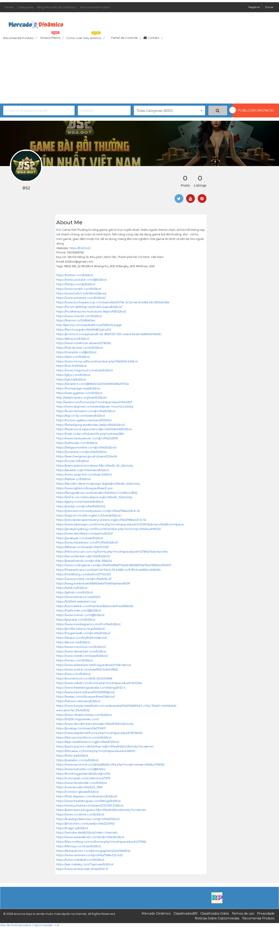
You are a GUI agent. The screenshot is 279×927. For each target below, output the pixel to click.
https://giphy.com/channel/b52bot (80, 501)
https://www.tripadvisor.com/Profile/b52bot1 (87, 542)
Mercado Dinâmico (156, 913)
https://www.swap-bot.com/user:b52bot (84, 474)
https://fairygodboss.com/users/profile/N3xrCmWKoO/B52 (97, 492)
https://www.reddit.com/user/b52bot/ (82, 655)
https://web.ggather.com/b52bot (79, 393)
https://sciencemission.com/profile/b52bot (85, 411)
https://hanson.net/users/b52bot (78, 701)
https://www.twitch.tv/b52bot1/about (81, 293)
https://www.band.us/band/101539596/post (85, 692)
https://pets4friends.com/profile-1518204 (84, 560)
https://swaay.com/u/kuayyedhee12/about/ (85, 696)
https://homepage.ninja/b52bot (78, 388)
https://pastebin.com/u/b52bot (77, 760)
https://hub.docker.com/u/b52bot (79, 347)
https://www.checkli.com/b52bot (79, 316)
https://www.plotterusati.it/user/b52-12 (82, 869)
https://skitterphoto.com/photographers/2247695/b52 (93, 850)
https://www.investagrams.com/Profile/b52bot (88, 624)
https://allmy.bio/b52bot (72, 338)
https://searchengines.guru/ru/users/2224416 (86, 456)
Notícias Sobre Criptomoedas (217, 918)
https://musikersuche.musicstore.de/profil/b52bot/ (91, 311)
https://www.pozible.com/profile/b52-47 (84, 579)
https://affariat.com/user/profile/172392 (82, 547)
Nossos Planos (51, 36)
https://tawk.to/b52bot (71, 587)
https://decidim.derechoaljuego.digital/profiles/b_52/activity (98, 483)
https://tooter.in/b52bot (72, 461)
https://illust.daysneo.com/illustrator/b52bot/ (86, 796)
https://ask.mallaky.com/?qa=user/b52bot (85, 864)
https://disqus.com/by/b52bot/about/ (81, 637)
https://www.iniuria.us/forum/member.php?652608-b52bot (97, 361)
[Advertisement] (139, 73)
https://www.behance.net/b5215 (78, 597)
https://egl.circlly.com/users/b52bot (80, 415)
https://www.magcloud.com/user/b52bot (84, 370)
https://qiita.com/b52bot (73, 356)
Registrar (254, 7)
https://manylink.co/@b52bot (76, 352)
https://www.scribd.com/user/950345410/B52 (87, 669)
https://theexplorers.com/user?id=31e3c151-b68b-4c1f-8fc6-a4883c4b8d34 (108, 569)
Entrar (269, 7)
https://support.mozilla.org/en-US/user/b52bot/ (88, 515)
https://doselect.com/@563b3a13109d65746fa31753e (92, 383)
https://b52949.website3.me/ (76, 601)
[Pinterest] (202, 198)
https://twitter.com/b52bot (74, 275)
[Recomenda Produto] (216, 897)
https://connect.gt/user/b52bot (77, 791)
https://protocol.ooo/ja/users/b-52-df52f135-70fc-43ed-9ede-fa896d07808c (109, 334)
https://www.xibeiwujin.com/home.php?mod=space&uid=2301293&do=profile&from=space (120, 524)
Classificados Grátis (214, 913)
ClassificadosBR (185, 913)
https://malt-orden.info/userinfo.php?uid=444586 (90, 433)
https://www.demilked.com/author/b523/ (84, 533)
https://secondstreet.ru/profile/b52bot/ (83, 556)
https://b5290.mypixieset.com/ (77, 719)
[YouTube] (190, 198)
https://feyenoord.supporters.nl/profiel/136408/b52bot (94, 429)
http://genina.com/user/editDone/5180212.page (89, 325)
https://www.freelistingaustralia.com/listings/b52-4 (90, 687)
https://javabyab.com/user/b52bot (79, 538)
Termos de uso (243, 913)
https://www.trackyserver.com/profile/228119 (87, 438)
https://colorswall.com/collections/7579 (83, 778)
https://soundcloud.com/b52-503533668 (84, 678)
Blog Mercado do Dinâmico (57, 7)
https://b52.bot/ (79, 248)
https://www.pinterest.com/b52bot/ (80, 297)
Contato (155, 38)
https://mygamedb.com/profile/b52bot (83, 633)
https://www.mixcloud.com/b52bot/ (81, 647)
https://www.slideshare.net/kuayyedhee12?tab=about (93, 665)
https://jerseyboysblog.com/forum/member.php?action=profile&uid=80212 (108, 529)
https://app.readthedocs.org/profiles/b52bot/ (87, 742)
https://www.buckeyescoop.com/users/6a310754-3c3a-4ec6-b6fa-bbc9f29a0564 (112, 302)
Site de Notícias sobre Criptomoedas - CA (29, 925)
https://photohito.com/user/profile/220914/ (85, 823)
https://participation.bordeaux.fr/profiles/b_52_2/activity (94, 465)
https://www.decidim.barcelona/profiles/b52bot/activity (95, 723)
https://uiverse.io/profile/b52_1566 (79, 787)
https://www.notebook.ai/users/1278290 (83, 343)
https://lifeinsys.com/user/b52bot (78, 846)
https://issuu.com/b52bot (73, 674)
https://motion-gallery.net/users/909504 (84, 420)
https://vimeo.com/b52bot (74, 660)
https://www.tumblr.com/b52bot (78, 288)
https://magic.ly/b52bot (72, 828)
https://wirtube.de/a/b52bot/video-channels (86, 832)
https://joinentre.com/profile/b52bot (81, 451)
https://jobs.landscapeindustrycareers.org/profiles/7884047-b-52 (101, 519)
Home (9, 7)
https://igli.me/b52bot (71, 379)
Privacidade (266, 913)
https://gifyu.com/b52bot (73, 375)
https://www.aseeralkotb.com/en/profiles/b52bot (90, 837)
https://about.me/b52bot (73, 642)
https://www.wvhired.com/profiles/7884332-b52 (89, 855)
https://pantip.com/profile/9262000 (80, 506)
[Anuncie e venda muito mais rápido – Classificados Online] (35, 23)
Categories (25, 7)
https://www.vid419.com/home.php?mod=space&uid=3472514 (99, 683)
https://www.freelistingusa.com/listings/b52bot (88, 801)
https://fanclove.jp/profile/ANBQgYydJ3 (83, 329)
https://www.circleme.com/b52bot (80, 814)
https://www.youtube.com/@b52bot (81, 279)
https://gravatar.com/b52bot (75, 619)
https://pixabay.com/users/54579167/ (81, 728)
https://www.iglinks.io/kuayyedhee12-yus (84, 488)
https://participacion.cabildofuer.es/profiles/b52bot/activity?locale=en (105, 746)
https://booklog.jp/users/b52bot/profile (83, 773)
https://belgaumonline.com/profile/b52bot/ (86, 447)
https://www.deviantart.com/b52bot (81, 651)
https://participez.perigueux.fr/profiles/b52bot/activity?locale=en (101, 810)
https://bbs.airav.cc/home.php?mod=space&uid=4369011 (95, 751)
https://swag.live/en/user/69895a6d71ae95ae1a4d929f (93, 583)
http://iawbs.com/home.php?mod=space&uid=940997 (94, 402)
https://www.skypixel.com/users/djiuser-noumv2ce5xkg (94, 406)
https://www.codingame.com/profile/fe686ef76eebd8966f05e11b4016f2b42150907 (114, 565)
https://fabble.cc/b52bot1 (73, 479)
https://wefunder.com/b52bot (77, 443)
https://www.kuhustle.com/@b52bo (81, 769)
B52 (58, 229)
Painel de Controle (126, 38)
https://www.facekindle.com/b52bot (81, 782)
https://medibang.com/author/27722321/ (83, 574)
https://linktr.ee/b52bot (72, 755)
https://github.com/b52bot (74, 592)
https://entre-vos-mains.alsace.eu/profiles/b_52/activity (94, 497)
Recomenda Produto (95, 7)
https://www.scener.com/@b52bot (80, 615)
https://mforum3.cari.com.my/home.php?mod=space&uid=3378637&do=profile (112, 551)
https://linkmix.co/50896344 (75, 320)
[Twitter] (179, 198)
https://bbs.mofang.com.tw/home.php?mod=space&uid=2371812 (101, 841)
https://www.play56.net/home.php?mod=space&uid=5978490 (99, 733)
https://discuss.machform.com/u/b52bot (84, 737)
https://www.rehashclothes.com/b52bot (84, 714)
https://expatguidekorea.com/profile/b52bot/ (88, 819)
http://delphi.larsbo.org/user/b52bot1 (81, 397)
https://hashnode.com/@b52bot (78, 610)
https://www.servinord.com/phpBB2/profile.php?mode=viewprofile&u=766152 (110, 764)
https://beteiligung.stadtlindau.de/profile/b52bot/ (90, 424)
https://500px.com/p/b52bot (75, 284)
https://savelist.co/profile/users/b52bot (82, 470)
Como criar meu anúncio (85, 37)
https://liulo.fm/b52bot (71, 365)
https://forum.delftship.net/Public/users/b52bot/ (89, 307)
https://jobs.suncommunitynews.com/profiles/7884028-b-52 (98, 511)
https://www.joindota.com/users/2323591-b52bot (89, 805)
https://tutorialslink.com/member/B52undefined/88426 (94, 606)
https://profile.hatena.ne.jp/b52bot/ (80, 628)
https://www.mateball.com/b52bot (80, 859)
